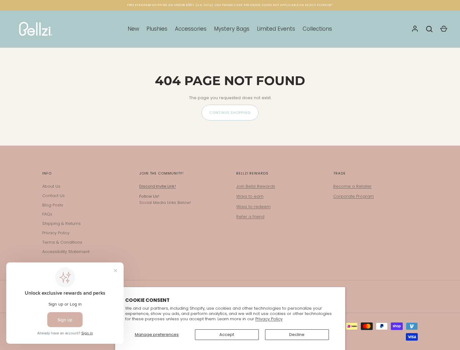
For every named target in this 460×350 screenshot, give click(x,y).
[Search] (429, 29)
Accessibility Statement (65, 252)
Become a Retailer (352, 186)
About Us (51, 186)
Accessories (191, 29)
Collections (317, 29)
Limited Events (276, 29)
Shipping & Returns (61, 223)
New (133, 29)
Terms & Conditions (62, 242)
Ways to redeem (253, 207)
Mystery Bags (231, 29)
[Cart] (444, 29)
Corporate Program (353, 196)
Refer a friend (250, 217)
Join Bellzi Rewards (255, 186)
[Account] (415, 29)
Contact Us (53, 196)
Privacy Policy (269, 319)
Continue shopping (229, 112)
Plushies (156, 29)
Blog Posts (52, 205)
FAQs (47, 214)
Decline (296, 334)
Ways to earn (249, 196)
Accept (226, 334)
